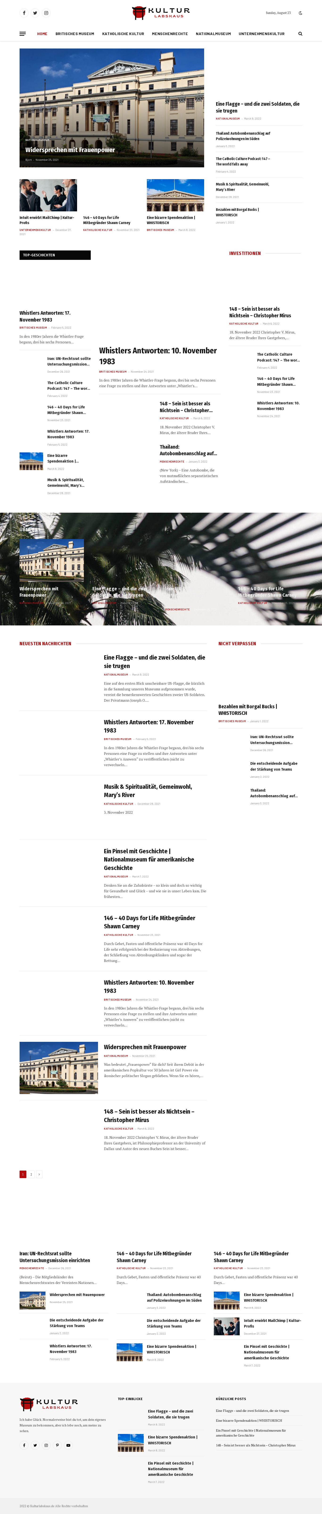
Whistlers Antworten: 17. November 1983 (45, 316)
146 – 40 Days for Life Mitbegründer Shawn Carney (106, 220)
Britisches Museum (75, 33)
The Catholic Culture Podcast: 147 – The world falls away (243, 161)
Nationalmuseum (213, 33)
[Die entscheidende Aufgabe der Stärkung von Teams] (232, 770)
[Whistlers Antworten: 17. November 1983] (55, 286)
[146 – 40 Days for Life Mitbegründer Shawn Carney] (112, 195)
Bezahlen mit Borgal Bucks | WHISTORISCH (237, 212)
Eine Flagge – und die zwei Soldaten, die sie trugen (258, 107)
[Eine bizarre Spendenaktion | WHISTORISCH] (175, 195)
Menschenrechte (170, 33)
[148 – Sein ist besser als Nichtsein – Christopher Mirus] (126, 417)
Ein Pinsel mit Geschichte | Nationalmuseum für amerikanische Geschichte (149, 860)
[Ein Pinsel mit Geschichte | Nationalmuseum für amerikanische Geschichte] (59, 872)
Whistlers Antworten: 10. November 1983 (158, 356)
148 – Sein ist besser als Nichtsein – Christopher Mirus (185, 407)
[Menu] (23, 33)
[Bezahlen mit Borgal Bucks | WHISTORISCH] (289, 216)
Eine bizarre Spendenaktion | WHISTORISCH (171, 220)
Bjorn (28, 159)
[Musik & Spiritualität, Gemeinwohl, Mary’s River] (289, 190)
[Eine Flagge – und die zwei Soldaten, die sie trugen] (259, 72)
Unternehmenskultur (262, 33)
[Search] (299, 33)
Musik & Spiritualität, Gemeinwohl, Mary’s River (242, 187)
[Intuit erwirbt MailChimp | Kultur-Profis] (48, 195)
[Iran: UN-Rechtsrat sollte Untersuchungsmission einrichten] (31, 364)
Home (42, 33)
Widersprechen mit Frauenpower (70, 150)
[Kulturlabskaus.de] (161, 13)
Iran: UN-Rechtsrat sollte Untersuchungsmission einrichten (69, 361)
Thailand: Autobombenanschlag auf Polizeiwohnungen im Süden (243, 136)
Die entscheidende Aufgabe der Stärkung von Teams (273, 766)
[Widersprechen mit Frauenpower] (112, 107)
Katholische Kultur (123, 33)
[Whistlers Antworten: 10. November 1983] (160, 296)
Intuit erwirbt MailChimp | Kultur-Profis (47, 220)
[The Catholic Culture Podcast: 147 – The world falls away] (289, 165)
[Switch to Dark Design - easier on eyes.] (300, 13)
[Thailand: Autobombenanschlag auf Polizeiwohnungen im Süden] (289, 139)
